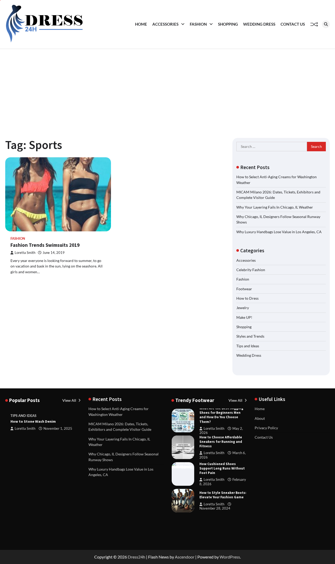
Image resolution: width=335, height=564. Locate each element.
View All (69, 400)
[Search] (326, 24)
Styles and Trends (250, 336)
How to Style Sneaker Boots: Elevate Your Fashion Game (222, 494)
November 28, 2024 (214, 508)
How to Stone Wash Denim (33, 421)
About (260, 418)
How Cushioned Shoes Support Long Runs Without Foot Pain (222, 468)
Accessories (165, 24)
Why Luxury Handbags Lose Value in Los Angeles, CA (279, 232)
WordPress (230, 556)
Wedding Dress (259, 24)
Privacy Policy (266, 428)
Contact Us (293, 24)
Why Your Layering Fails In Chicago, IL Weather (274, 207)
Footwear (244, 289)
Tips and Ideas (247, 346)
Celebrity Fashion (250, 269)
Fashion (198, 24)
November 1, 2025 (57, 429)
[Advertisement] (167, 88)
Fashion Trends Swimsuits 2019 (45, 245)
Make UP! (244, 317)
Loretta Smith (25, 253)
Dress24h (136, 556)
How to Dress (247, 298)
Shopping (228, 24)
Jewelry (242, 307)
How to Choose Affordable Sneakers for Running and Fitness (220, 441)
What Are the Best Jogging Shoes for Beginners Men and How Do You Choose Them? (221, 415)
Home (141, 24)
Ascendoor (184, 556)
